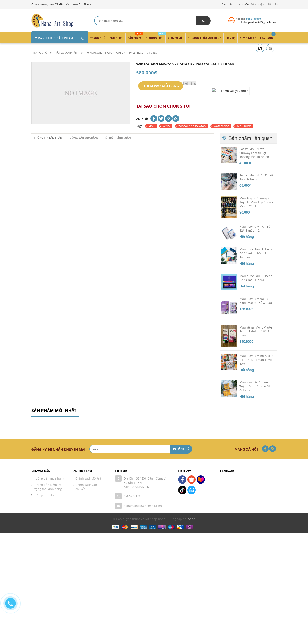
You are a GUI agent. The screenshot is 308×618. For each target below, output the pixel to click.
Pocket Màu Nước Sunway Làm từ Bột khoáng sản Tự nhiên (254, 153)
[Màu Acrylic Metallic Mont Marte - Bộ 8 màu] (229, 307)
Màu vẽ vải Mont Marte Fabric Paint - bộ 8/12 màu (255, 331)
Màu (151, 126)
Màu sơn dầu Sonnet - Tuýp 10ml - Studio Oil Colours (255, 386)
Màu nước (244, 126)
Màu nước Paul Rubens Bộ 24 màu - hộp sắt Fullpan (255, 253)
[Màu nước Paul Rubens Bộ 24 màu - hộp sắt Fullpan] (229, 255)
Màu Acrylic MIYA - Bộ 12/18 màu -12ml (254, 228)
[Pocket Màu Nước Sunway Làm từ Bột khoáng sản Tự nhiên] (229, 154)
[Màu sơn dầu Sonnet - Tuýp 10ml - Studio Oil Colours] (229, 388)
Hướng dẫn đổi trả (46, 495)
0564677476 (132, 496)
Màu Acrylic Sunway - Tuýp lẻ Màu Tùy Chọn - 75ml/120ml (256, 202)
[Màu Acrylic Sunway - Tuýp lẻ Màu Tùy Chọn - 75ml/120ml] (229, 207)
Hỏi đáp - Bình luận (117, 138)
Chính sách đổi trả (88, 478)
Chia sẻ (142, 119)
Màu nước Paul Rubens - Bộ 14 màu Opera (256, 278)
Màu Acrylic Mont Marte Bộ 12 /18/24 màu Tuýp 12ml (256, 360)
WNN (166, 126)
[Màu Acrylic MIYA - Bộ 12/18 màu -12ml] (229, 232)
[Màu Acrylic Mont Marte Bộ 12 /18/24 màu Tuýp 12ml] (229, 361)
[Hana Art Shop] (52, 20)
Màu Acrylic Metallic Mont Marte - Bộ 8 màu (255, 301)
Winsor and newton (192, 126)
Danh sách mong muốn (235, 4)
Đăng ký (273, 4)
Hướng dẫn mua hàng (83, 138)
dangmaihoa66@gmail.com (143, 506)
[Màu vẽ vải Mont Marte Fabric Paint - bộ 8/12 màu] (229, 336)
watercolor (221, 126)
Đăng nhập (257, 4)
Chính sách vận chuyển (86, 487)
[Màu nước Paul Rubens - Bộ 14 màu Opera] (229, 281)
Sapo (191, 519)
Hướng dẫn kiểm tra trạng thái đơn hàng (48, 487)
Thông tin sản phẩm (48, 138)
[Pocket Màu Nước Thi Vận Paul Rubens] (229, 181)
